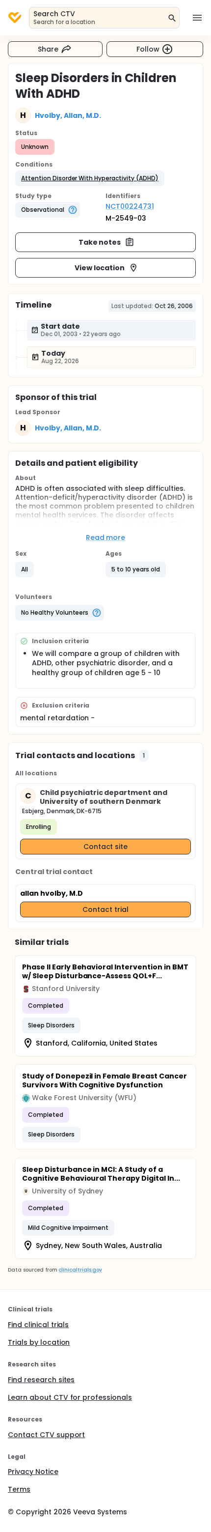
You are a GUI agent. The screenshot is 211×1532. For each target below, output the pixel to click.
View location (100, 268)
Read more (106, 537)
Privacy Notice (33, 1471)
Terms (19, 1489)
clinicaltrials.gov (80, 1270)
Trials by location (39, 1342)
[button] (89, 178)
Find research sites (41, 1380)
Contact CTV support (46, 1435)
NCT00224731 (130, 206)
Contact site (105, 846)
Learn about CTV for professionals (70, 1397)
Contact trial (105, 909)
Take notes (100, 242)
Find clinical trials (38, 1325)
